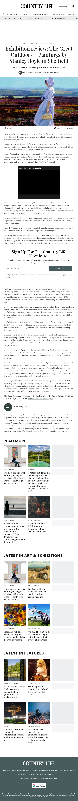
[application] (39, 182)
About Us (6, 771)
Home (25, 43)
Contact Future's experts (21, 771)
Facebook (31, 774)
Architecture (58, 14)
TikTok (57, 774)
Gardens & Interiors (41, 14)
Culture (34, 43)
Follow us (59, 128)
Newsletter (70, 128)
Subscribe (63, 6)
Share (9, 128)
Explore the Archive (36, 18)
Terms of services (26, 274)
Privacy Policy (57, 771)
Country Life (29, 72)
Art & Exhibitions (47, 43)
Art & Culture (12, 14)
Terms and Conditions (41, 771)
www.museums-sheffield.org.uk (40, 398)
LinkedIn (50, 774)
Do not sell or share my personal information (39, 778)
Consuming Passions (57, 18)
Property (25, 14)
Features (57, 72)
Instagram (22, 774)
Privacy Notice (55, 274)
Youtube (40, 774)
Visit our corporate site (68, 794)
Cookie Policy (69, 771)
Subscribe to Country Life (13, 18)
